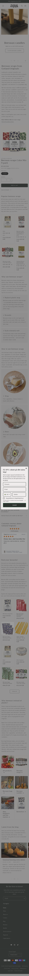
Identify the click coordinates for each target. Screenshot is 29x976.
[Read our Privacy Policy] (25, 501)
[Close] (26, 468)
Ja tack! (14, 505)
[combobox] (7, 494)
